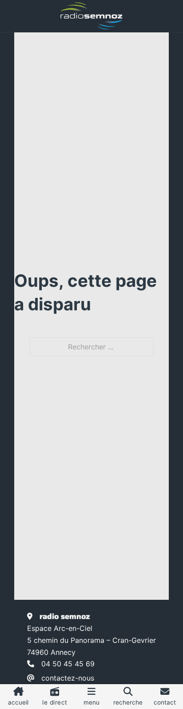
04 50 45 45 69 (68, 663)
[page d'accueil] (91, 16)
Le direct (55, 702)
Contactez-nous (67, 677)
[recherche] (128, 696)
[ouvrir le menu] (91, 696)
